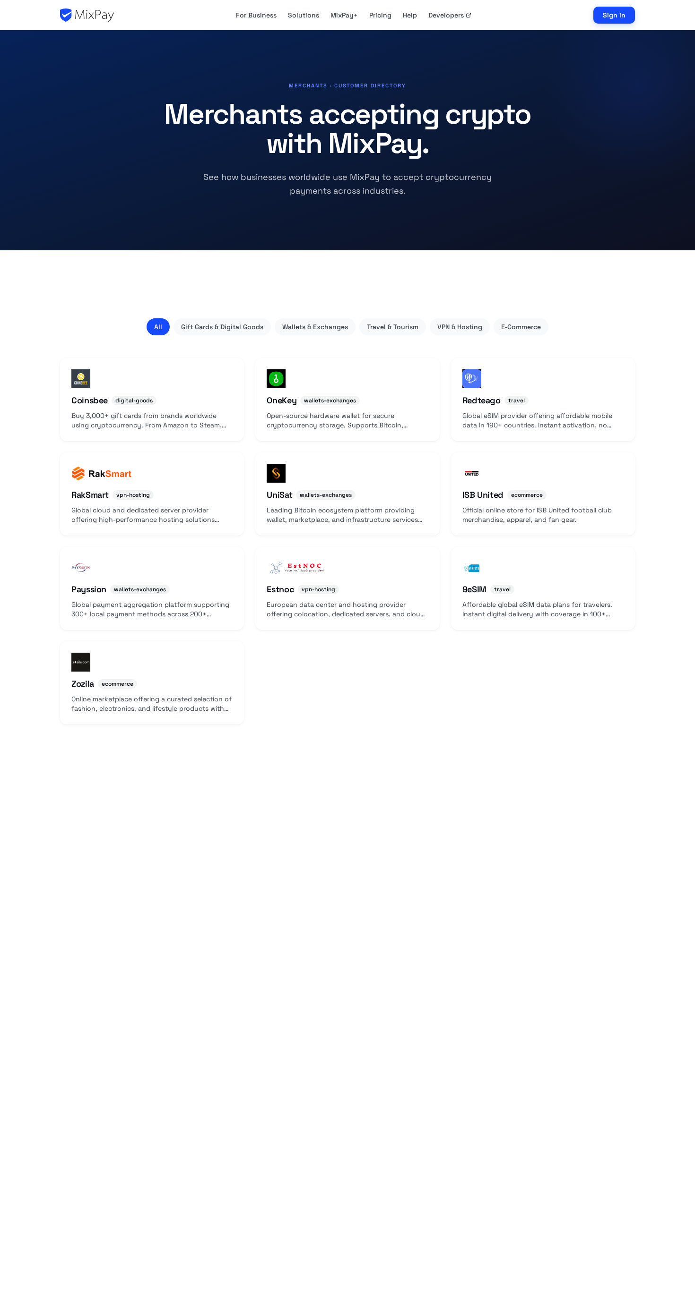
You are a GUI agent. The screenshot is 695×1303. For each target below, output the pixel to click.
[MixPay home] (87, 15)
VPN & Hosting (459, 327)
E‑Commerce (521, 327)
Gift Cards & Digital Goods (222, 327)
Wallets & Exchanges (315, 327)
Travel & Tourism (392, 327)
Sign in (614, 15)
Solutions (303, 15)
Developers (446, 15)
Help (410, 15)
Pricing (380, 15)
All (158, 327)
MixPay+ (344, 15)
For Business (256, 15)
